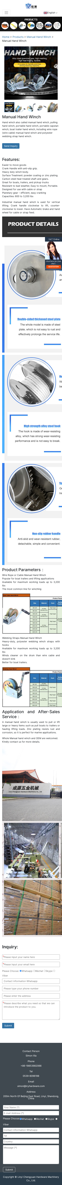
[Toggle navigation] (6, 13)
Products (18, 36)
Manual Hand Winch (39, 36)
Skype (49, 971)
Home (5, 36)
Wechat (39, 971)
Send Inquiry (11, 145)
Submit (8, 1025)
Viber (5, 975)
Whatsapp (26, 971)
